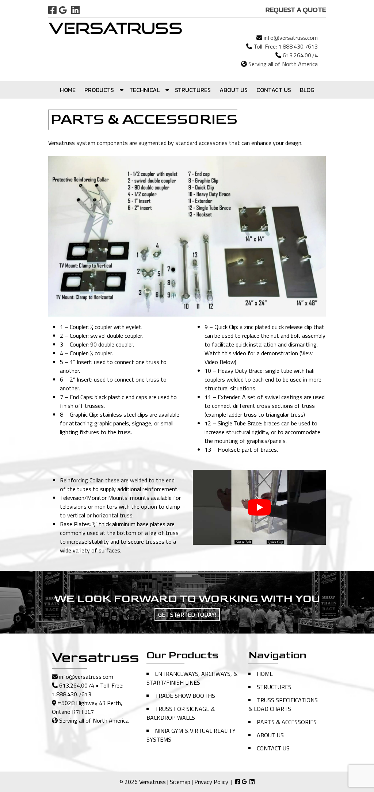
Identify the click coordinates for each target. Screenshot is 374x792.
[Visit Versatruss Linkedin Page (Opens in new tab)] (75, 10)
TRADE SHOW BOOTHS (185, 695)
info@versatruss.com (291, 37)
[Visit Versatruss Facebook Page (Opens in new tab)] (52, 10)
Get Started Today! (187, 614)
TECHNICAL (144, 89)
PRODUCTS (99, 89)
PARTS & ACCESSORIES (287, 722)
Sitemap (180, 781)
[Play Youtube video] (259, 507)
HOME (68, 89)
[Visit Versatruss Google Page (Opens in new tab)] (63, 10)
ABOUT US (234, 89)
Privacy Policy (211, 781)
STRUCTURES (193, 89)
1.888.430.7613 (298, 46)
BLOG (307, 89)
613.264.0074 (300, 55)
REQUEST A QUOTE (296, 9)
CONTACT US (273, 89)
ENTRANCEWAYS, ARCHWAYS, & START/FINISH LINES (191, 678)
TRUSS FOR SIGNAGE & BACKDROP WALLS (180, 713)
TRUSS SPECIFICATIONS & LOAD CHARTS (283, 704)
